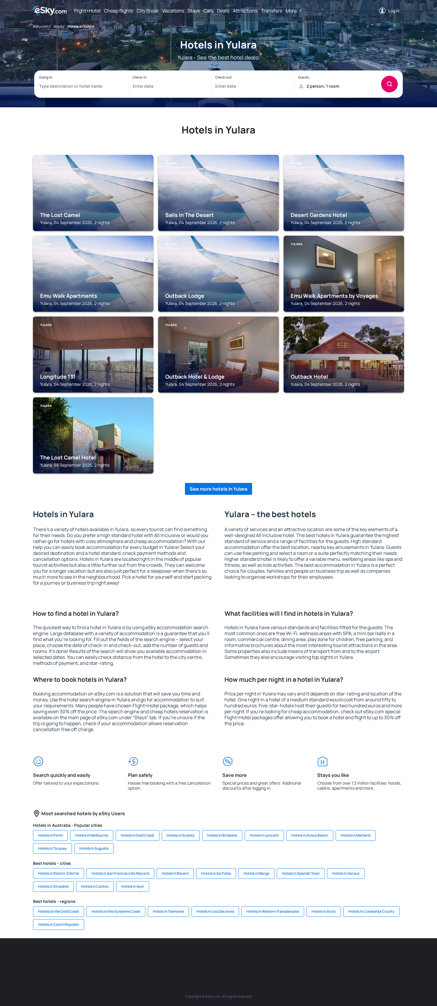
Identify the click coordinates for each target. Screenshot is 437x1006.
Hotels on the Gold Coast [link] (58, 911)
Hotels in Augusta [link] (94, 848)
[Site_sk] (209, 956)
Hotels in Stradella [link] (53, 886)
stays (58, 26)
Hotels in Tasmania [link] (168, 911)
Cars (208, 10)
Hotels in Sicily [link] (324, 911)
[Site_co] (245, 956)
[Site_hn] (352, 956)
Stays (194, 10)
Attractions (245, 10)
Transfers (271, 10)
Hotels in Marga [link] (256, 873)
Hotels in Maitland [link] (355, 835)
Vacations (173, 10)
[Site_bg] (102, 956)
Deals (223, 10)
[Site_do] (263, 956)
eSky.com (40, 26)
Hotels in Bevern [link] (175, 873)
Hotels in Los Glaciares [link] (215, 911)
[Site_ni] (316, 956)
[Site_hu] (227, 956)
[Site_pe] (138, 956)
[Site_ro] (84, 956)
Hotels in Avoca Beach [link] (309, 835)
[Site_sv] (298, 956)
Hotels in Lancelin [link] (264, 835)
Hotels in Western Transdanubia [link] (272, 911)
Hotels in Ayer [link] (132, 886)
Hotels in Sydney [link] (181, 835)
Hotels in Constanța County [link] (371, 911)
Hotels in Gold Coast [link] (137, 835)
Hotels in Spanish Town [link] (301, 873)
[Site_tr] (156, 956)
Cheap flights (118, 10)
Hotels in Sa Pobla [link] (216, 873)
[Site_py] (370, 956)
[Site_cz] (173, 956)
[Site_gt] (334, 956)
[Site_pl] (120, 956)
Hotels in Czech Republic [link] (58, 924)
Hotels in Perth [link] (50, 835)
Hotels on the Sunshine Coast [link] (116, 911)
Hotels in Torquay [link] (52, 848)
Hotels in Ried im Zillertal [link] (58, 873)
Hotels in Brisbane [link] (222, 835)
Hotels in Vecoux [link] (346, 873)
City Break (148, 10)
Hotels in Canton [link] (95, 886)
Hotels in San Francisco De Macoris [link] (120, 873)
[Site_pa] (280, 956)
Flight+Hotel (87, 10)
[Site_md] (191, 956)
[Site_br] (66, 956)
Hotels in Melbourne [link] (91, 835)
